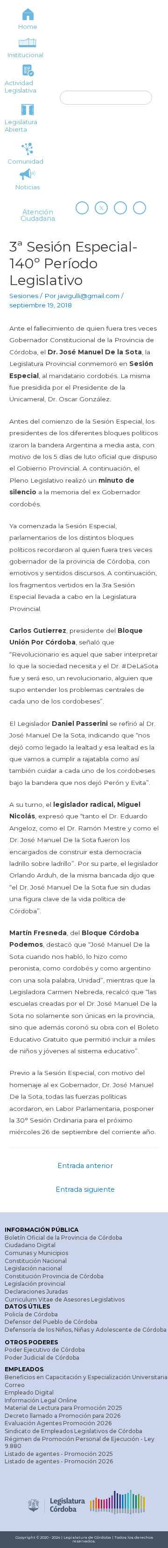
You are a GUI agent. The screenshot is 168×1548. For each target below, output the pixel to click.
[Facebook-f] (82, 207)
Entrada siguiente (85, 1189)
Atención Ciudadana (38, 215)
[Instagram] (120, 207)
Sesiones (23, 295)
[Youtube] (139, 207)
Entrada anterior (85, 1166)
